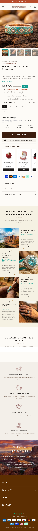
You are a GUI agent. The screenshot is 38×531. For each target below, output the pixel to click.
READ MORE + (7, 81)
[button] (19, 72)
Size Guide (31, 102)
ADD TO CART (19, 135)
